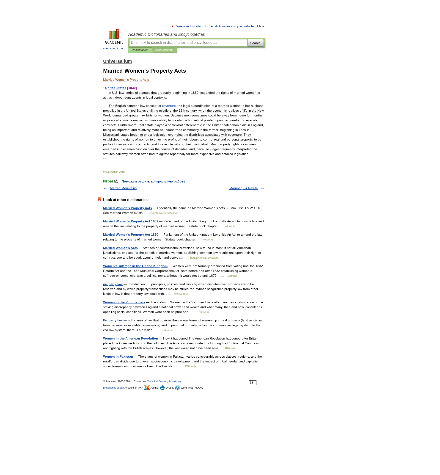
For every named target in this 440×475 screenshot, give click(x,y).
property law (113, 284)
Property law (113, 320)
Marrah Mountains (123, 188)
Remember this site (188, 26)
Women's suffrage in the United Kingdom (135, 266)
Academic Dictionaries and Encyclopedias (166, 34)
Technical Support (157, 381)
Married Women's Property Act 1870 (130, 234)
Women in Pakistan (118, 356)
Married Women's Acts (120, 248)
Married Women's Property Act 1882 (130, 221)
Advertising (174, 381)
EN (259, 26)
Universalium (140, 50)
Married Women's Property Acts (127, 208)
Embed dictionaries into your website (229, 26)
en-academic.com (114, 48)
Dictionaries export (113, 387)
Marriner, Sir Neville (243, 188)
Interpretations (164, 50)
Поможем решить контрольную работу (153, 181)
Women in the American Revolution (130, 338)
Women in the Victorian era (124, 302)
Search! (255, 43)
